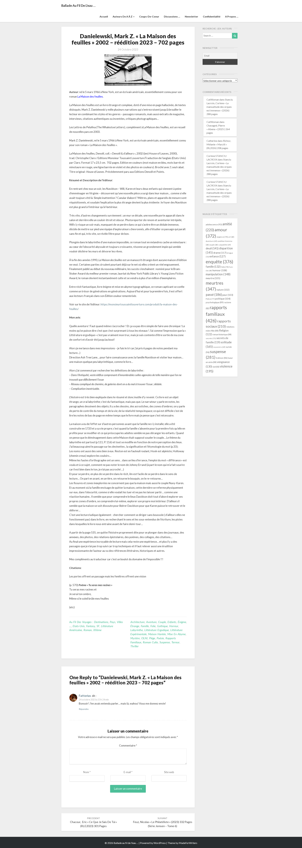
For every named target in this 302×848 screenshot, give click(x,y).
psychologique (215, 302)
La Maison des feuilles (90, 96)
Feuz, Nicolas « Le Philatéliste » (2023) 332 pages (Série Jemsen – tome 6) (162, 822)
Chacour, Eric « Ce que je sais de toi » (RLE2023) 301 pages (93, 822)
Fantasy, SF (92, 626)
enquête (219, 261)
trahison (222, 358)
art (231, 237)
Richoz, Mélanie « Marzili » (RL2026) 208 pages (219, 144)
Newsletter (191, 16)
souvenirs (219, 347)
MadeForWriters (188, 842)
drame (219, 252)
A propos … (231, 16)
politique (222, 298)
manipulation (218, 274)
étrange (134, 626)
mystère (135, 638)
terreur (175, 642)
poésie (160, 638)
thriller (134, 646)
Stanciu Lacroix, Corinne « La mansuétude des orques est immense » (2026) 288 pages (220, 106)
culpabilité (224, 245)
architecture (137, 622)
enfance (217, 256)
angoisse (222, 237)
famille (145, 626)
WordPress (160, 842)
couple (162, 622)
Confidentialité (211, 16)
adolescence (214, 224)
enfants (172, 622)
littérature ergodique (156, 630)
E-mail (128, 772)
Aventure (151, 622)
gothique (162, 626)
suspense (164, 642)
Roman (88, 630)
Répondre (84, 709)
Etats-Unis (79, 626)
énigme (182, 622)
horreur (173, 626)
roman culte (150, 642)
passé (214, 294)
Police (210, 299)
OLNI (144, 638)
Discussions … (172, 16)
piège (152, 638)
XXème (97, 630)
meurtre (213, 278)
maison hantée (157, 634)
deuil (212, 248)
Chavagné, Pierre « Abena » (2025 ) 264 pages (218, 129)
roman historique (222, 334)
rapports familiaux (216, 314)
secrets (211, 338)
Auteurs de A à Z (123, 16)
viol (216, 367)
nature (223, 289)
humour (220, 270)
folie (153, 626)
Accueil (104, 16)
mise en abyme (176, 634)
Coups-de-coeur (149, 16)
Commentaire (128, 745)
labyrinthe (136, 630)
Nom (87, 772)
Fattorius (85, 695)
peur (227, 294)
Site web (169, 772)
